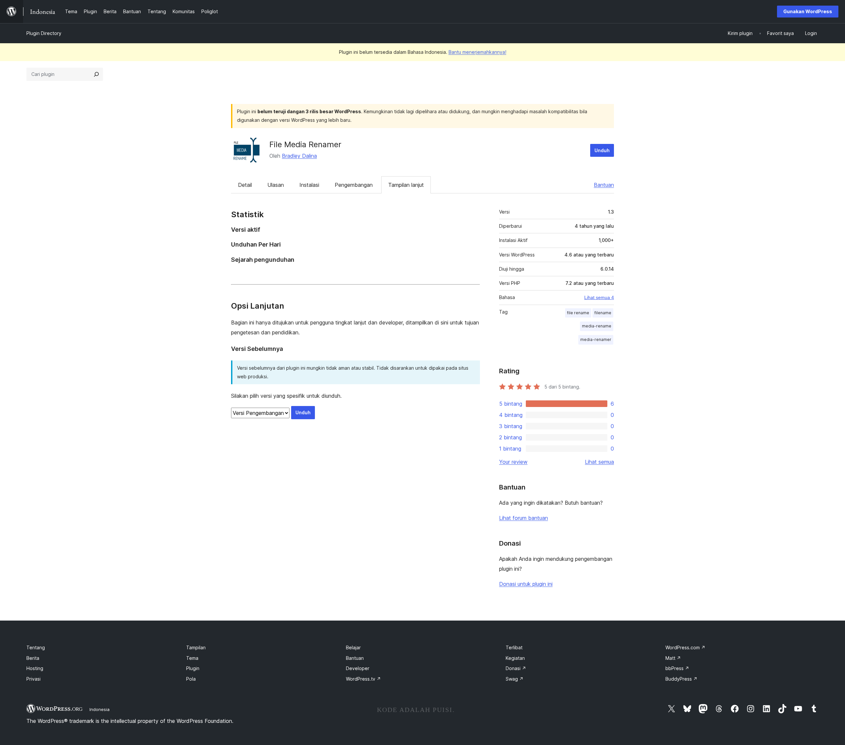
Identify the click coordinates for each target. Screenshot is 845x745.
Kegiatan (515, 658)
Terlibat (514, 647)
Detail (245, 185)
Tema (192, 658)
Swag (515, 679)
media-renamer (595, 339)
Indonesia (99, 709)
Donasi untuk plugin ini (526, 584)
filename (602, 312)
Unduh (602, 150)
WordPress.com (685, 647)
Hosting (34, 668)
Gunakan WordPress (807, 11)
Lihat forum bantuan (523, 518)
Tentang (35, 647)
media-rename (596, 325)
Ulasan (275, 185)
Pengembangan (354, 185)
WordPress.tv (363, 679)
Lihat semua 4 (599, 297)
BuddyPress (681, 679)
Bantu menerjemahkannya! (477, 52)
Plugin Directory (43, 33)
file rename (578, 312)
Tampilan (196, 647)
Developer (357, 668)
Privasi (33, 679)
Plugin (192, 668)
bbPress (677, 668)
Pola (191, 679)
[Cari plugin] (96, 74)
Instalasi (309, 185)
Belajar (353, 647)
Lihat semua (599, 461)
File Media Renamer (305, 144)
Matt (673, 658)
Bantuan (604, 185)
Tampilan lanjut (406, 185)
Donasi (516, 668)
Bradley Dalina (299, 155)
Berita (32, 658)
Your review (513, 461)
